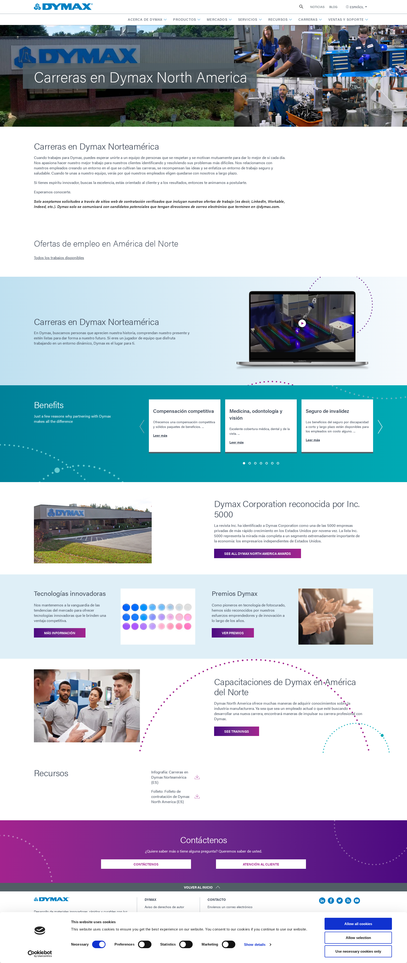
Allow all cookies (358, 924)
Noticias (317, 6)
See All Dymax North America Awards (257, 553)
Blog (333, 6)
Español (357, 7)
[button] (147, 19)
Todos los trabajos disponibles (59, 257)
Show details (254, 945)
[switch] (144, 944)
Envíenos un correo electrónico (230, 906)
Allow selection (358, 938)
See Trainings (236, 731)
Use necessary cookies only (358, 951)
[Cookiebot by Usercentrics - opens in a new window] (40, 953)
